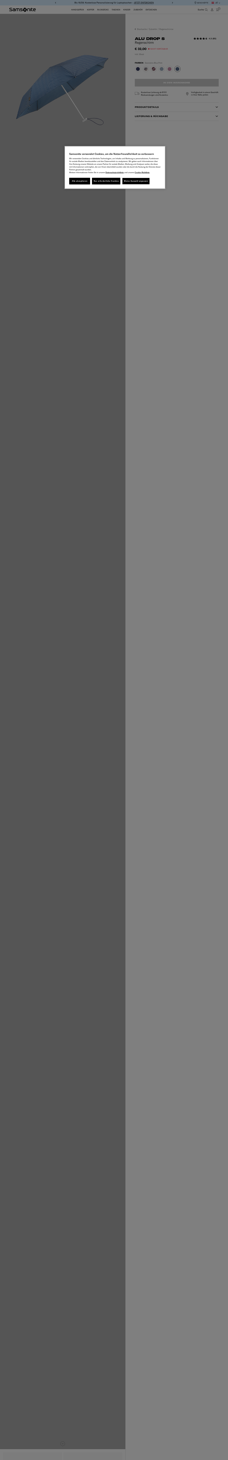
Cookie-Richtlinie (142, 172)
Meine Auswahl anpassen (136, 181)
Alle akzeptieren (79, 181)
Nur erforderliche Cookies (106, 181)
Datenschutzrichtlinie (114, 172)
